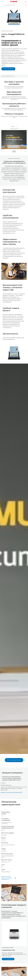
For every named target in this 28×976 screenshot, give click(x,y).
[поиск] (2, 2)
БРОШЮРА (3, 782)
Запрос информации (8, 68)
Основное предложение (14, 158)
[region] (14, 139)
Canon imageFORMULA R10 (7, 76)
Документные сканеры (7, 31)
